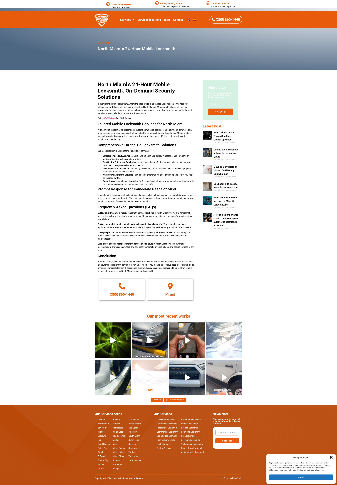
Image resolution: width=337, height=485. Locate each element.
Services (125, 19)
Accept (301, 477)
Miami (170, 294)
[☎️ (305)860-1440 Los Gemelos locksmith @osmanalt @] (113, 378)
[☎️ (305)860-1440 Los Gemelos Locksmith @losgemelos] (150, 340)
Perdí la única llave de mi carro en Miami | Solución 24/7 (225, 201)
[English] (189, 19)
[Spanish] (195, 19)
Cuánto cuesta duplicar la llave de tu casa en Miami (226, 153)
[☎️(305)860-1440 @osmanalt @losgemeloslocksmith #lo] (224, 340)
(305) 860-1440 (122, 294)
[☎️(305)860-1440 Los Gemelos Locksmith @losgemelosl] (113, 340)
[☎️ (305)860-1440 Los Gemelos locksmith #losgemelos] (224, 378)
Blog (167, 19)
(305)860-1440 (109, 118)
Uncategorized (104, 43)
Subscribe (227, 440)
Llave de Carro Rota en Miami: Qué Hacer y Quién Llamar (225, 170)
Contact (178, 19)
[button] (331, 457)
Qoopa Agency (136, 478)
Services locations (149, 19)
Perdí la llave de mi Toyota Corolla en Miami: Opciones (224, 136)
